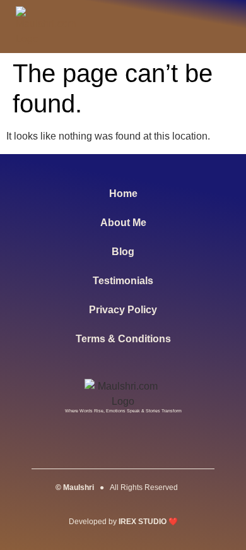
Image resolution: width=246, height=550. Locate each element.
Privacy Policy (123, 309)
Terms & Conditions (123, 338)
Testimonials (123, 280)
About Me (123, 222)
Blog (123, 251)
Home (123, 193)
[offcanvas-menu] (216, 26)
